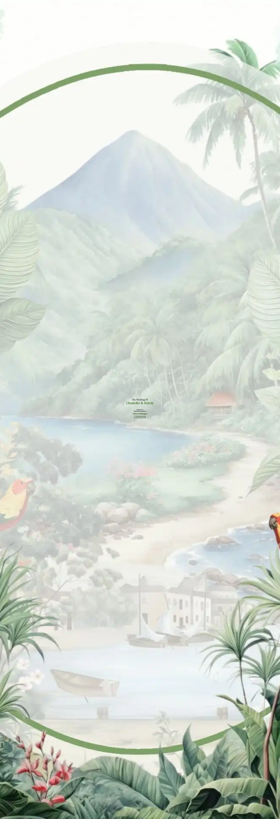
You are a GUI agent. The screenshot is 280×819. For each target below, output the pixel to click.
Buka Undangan (140, 417)
